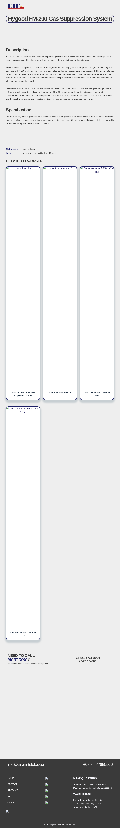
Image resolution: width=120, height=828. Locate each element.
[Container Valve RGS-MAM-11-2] (97, 277)
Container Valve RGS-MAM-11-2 (97, 394)
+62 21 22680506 (98, 764)
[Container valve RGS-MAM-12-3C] (23, 517)
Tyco (32, 149)
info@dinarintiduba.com (26, 764)
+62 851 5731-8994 (87, 658)
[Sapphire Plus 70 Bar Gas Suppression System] (23, 277)
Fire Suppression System (35, 153)
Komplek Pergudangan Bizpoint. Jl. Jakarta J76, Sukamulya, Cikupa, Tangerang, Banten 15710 (89, 803)
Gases (25, 149)
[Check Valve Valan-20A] (60, 277)
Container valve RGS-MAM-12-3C (23, 634)
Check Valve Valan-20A (60, 392)
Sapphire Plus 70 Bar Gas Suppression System (23, 394)
